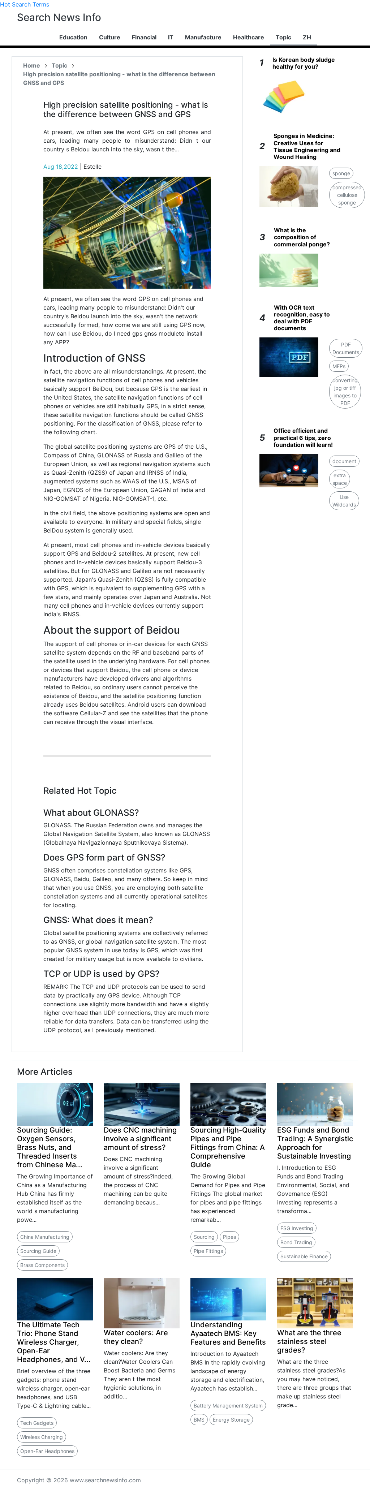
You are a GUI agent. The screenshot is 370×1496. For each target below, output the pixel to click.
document (344, 461)
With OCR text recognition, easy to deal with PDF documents (302, 318)
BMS (199, 1420)
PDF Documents (345, 348)
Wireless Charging (41, 1437)
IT (170, 37)
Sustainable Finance (304, 1256)
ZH (307, 37)
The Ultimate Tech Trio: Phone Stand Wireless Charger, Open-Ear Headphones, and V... (54, 1342)
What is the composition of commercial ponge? (302, 237)
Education (73, 37)
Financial (144, 37)
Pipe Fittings (208, 1251)
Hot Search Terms (24, 4)
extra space (339, 479)
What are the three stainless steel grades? (309, 1341)
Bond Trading (296, 1242)
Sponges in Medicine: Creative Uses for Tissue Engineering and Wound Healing (307, 146)
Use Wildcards (344, 501)
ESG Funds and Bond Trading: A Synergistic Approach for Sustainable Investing (315, 1143)
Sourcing (204, 1237)
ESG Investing (296, 1228)
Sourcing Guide (38, 1251)
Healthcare (248, 37)
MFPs (338, 366)
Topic (283, 37)
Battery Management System (228, 1405)
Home (31, 65)
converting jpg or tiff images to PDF (345, 391)
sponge (341, 173)
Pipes (229, 1237)
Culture (109, 37)
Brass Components (42, 1265)
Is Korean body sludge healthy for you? (303, 63)
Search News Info (59, 17)
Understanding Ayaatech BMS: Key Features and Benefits (228, 1333)
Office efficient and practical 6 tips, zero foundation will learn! (303, 437)
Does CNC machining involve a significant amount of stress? (140, 1139)
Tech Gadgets (36, 1423)
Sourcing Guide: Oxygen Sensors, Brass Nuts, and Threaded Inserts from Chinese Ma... (49, 1147)
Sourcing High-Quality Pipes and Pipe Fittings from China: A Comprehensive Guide (228, 1147)
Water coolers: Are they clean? (136, 1337)
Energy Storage (231, 1420)
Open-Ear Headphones (47, 1451)
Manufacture (203, 37)
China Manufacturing (44, 1237)
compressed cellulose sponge (347, 195)
